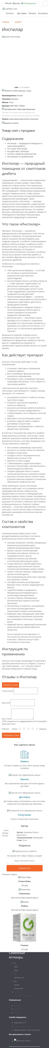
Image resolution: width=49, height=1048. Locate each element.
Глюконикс (24, 893)
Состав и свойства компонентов (21, 154)
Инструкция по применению (20, 156)
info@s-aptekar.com (22, 1026)
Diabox (24, 906)
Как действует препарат (18, 151)
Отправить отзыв (11, 735)
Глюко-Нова (24, 881)
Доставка (22, 13)
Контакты (43, 13)
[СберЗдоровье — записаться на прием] (28, 3)
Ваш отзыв (6, 719)
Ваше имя (6, 703)
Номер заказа (7, 691)
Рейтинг (5, 729)
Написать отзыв (24, 91)
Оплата (32, 13)
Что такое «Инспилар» (17, 148)
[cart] (45, 3)
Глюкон (24, 945)
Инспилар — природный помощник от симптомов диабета (24, 144)
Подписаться (24, 868)
